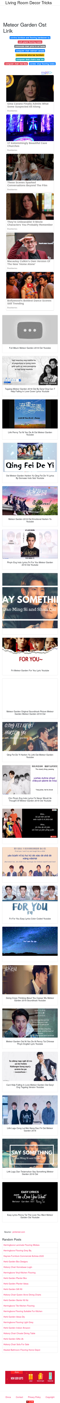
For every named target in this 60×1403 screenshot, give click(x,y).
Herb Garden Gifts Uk (13, 1338)
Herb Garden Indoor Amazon (16, 1327)
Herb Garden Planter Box (15, 1278)
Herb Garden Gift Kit (12, 1289)
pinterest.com (19, 1231)
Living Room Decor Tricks (28, 2)
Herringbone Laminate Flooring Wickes (21, 1244)
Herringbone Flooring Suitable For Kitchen (22, 1311)
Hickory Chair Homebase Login (17, 1267)
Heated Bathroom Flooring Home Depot (21, 1349)
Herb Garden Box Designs (15, 1261)
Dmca (8, 1397)
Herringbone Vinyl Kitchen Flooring (19, 1272)
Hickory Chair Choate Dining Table (19, 1333)
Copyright (50, 1397)
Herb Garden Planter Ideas (15, 1283)
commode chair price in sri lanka (30, 46)
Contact (19, 1397)
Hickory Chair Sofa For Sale (16, 1344)
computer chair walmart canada (30, 50)
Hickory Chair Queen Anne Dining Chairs (22, 1294)
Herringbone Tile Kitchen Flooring (19, 1305)
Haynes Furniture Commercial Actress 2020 (23, 1256)
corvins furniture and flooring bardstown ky (30, 37)
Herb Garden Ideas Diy (14, 1316)
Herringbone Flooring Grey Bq (17, 1250)
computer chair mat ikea (16, 63)
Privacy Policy (34, 1397)
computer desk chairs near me (30, 59)
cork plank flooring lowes (30, 42)
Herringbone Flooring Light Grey (18, 1322)
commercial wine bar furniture (30, 55)
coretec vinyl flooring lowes (42, 63)
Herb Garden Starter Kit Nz (15, 1300)
